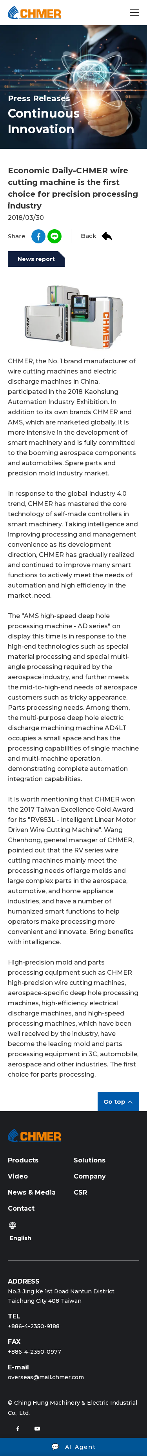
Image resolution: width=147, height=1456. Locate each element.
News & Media (32, 1192)
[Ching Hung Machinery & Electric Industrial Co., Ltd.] (34, 12)
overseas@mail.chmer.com (46, 1377)
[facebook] (17, 1428)
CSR (80, 1192)
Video (18, 1176)
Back (88, 235)
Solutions (89, 1160)
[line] (54, 236)
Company (90, 1176)
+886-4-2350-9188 (34, 1326)
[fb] (38, 236)
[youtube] (37, 1428)
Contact (21, 1208)
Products (23, 1160)
